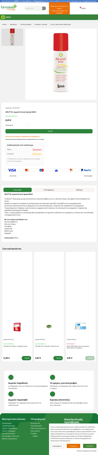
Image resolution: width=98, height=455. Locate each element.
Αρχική (4, 24)
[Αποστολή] (6, 176)
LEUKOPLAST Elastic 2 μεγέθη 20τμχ (15, 346)
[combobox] (32, 8)
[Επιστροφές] (81, 176)
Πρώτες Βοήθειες (25, 24)
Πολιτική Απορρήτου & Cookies (86, 451)
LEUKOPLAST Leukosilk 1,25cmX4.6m (47, 346)
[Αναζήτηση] (44, 8)
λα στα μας (33, 1)
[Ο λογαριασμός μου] (72, 8)
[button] (82, 8)
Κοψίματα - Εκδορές (41, 24)
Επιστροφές (88, 176)
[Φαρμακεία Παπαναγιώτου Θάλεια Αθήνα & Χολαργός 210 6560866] (59, 3)
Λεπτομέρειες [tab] (49, 190)
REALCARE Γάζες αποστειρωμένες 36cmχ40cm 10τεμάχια (78, 347)
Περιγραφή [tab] (18, 190)
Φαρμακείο (13, 24)
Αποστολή (12, 176)
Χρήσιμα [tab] (79, 190)
